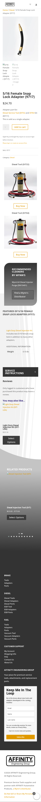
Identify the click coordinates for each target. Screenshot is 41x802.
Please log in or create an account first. (15, 143)
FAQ (6, 657)
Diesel (11, 10)
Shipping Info (10, 654)
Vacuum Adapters (12, 636)
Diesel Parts (9, 604)
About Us (8, 662)
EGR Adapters (10, 609)
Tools (6, 580)
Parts (6, 586)
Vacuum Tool (10, 633)
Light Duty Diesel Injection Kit (19, 330)
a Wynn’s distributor (22, 788)
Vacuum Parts (10, 639)
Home (5, 10)
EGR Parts (8, 612)
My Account (9, 651)
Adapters (8, 583)
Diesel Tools (9, 598)
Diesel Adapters (11, 601)
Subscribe (20, 737)
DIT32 (22, 113)
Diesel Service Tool (11, 113)
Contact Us (9, 659)
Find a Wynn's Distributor (21, 294)
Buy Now (20, 206)
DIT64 (32, 113)
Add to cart (20, 127)
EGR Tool (8, 606)
